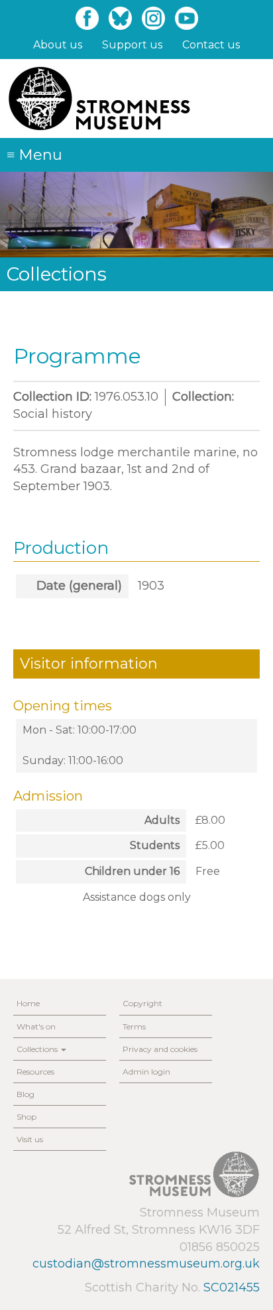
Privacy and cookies (160, 1049)
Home (28, 1003)
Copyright (142, 1003)
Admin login (146, 1072)
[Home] (99, 98)
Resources (35, 1072)
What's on (36, 1026)
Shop (26, 1117)
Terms (134, 1026)
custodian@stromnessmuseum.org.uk (146, 1263)
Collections (38, 1049)
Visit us (30, 1139)
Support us (132, 44)
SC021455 (231, 1287)
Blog (25, 1094)
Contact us (211, 44)
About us (57, 44)
